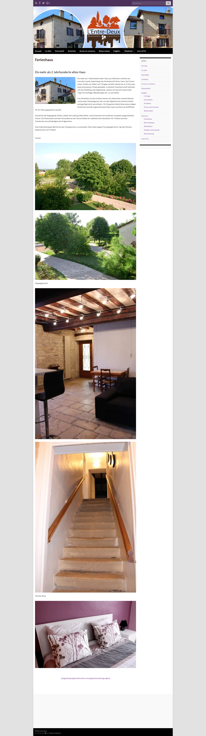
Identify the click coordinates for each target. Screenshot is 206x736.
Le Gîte (48, 51)
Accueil (38, 51)
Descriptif (59, 51)
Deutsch (128, 51)
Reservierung (149, 134)
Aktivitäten (148, 126)
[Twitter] (43, 2)
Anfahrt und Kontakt (152, 130)
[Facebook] (40, 2)
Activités (72, 51)
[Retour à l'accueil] (103, 27)
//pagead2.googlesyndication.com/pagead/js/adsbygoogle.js (85, 678)
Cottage (147, 96)
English (116, 51)
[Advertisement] (85, 683)
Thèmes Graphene (55, 733)
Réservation (104, 51)
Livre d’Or (141, 51)
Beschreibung (149, 123)
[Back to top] (201, 731)
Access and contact (151, 107)
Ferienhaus (148, 119)
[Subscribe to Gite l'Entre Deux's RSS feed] (36, 2)
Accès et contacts (87, 51)
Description (148, 100)
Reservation (148, 111)
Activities (147, 103)
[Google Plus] (48, 2)
